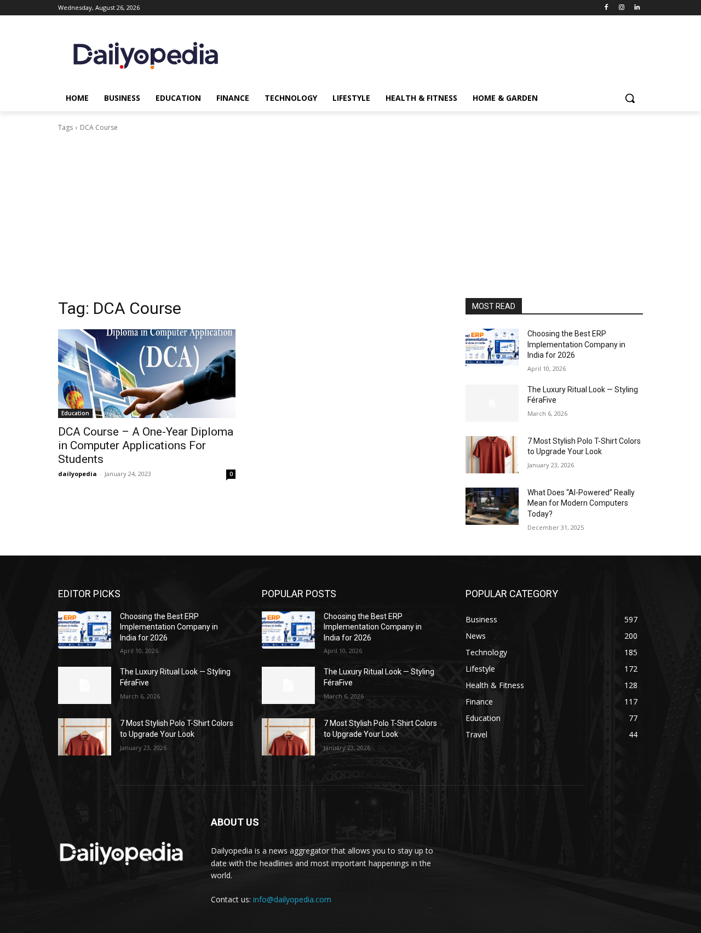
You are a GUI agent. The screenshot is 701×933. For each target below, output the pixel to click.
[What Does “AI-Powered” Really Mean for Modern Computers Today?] (492, 506)
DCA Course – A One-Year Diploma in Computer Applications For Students (145, 445)
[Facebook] (606, 8)
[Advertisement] (350, 215)
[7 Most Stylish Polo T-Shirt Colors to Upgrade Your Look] (492, 454)
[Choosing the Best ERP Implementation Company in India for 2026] (492, 347)
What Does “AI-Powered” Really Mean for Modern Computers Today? (581, 503)
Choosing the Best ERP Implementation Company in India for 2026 (576, 344)
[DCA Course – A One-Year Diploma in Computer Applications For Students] (146, 373)
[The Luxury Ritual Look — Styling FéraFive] (492, 403)
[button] (630, 98)
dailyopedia (77, 474)
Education (75, 413)
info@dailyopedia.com (292, 899)
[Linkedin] (636, 8)
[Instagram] (621, 8)
